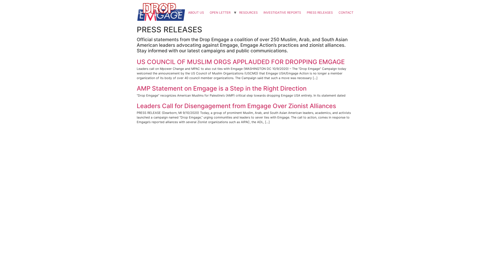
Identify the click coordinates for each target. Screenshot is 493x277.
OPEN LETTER (220, 12)
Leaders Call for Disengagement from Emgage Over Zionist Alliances (236, 106)
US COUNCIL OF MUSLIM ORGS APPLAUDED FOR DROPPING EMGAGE (241, 62)
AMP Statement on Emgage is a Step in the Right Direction (222, 88)
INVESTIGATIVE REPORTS (282, 12)
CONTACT (346, 12)
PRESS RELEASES (320, 12)
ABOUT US (196, 12)
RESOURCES (248, 12)
